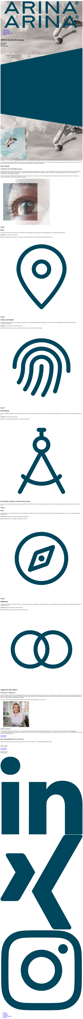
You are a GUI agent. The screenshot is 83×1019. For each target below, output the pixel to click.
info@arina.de (3, 736)
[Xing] (41, 929)
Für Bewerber (6, 29)
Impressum (5, 1013)
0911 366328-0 (4, 735)
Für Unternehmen (6, 31)
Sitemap (4, 1012)
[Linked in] (41, 834)
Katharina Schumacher (7, 33)
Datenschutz (5, 1015)
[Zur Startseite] (41, 13)
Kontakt (4, 34)
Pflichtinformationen (7, 1016)
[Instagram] (41, 1010)
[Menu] (1, 160)
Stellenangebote (6, 32)
